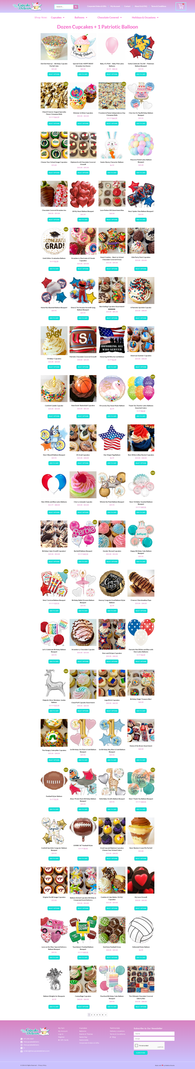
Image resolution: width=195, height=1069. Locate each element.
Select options (54, 74)
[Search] (75, 7)
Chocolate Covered (108, 17)
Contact (127, 6)
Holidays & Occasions (143, 17)
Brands (172, 1065)
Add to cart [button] (83, 74)
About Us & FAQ (141, 6)
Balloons (79, 17)
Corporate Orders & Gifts (96, 6)
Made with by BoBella (162, 1065)
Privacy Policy (42, 1065)
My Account (115, 6)
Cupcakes (56, 17)
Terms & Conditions (158, 6)
